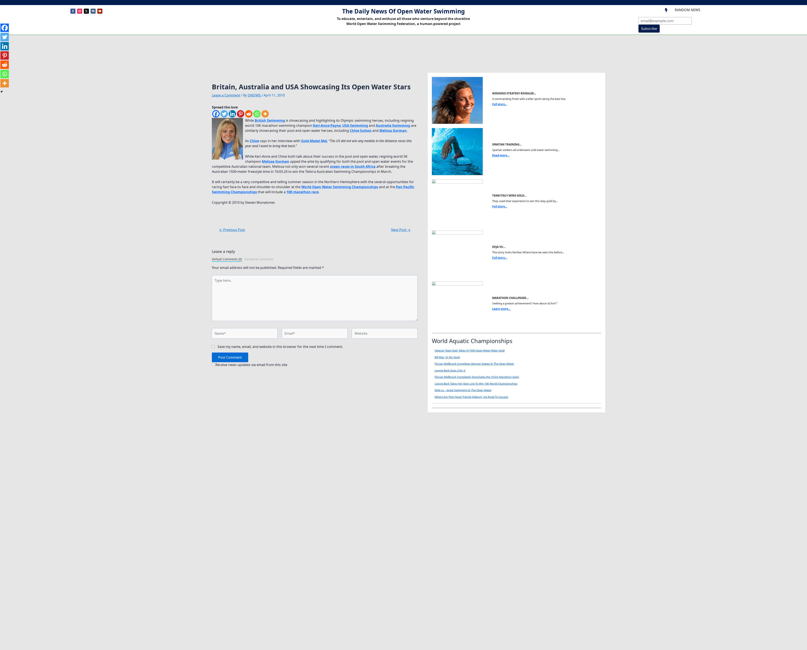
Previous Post (232, 229)
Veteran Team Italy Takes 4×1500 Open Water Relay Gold (470, 350)
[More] (265, 114)
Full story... (499, 104)
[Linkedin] (232, 114)
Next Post (400, 229)
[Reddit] (248, 114)
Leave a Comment (226, 95)
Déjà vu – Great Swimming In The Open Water (463, 390)
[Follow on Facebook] (72, 11)
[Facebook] (216, 114)
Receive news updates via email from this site (251, 364)
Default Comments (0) (227, 259)
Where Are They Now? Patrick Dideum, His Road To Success (471, 397)
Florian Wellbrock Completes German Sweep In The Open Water (474, 364)
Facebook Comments (259, 259)
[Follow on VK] (93, 11)
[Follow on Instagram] (79, 11)
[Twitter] (224, 114)
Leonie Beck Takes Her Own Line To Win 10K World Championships (476, 384)
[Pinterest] (240, 114)
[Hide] (1, 91)
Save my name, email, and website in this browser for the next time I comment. (280, 346)
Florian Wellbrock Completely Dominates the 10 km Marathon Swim (477, 377)
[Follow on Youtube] (99, 11)
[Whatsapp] (257, 114)
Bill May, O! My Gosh (447, 357)
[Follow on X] (86, 11)
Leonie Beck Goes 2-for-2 (450, 370)
